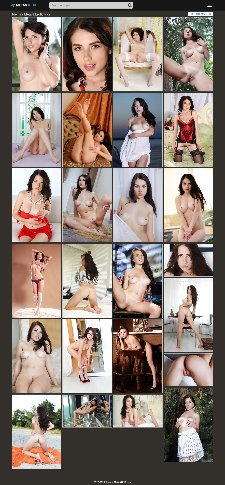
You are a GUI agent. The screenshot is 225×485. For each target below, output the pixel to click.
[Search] (130, 5)
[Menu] (209, 5)
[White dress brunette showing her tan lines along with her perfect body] (188, 260)
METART (25, 5)
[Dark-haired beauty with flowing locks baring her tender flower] (36, 356)
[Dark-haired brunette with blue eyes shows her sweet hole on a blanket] (188, 425)
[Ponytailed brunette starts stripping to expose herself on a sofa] (87, 130)
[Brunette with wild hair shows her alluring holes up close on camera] (138, 281)
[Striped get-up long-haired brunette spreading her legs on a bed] (87, 281)
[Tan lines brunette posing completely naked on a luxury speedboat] (138, 130)
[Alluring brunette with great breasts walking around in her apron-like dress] (188, 315)
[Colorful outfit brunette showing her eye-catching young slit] (36, 54)
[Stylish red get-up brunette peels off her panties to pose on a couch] (36, 205)
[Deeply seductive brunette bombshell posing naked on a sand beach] (36, 432)
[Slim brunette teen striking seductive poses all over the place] (138, 205)
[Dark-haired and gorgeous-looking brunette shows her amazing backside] (138, 356)
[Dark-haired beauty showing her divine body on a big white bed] (138, 411)
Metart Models (201, 14)
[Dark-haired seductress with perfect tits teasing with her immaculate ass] (87, 411)
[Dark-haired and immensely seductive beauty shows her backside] (87, 54)
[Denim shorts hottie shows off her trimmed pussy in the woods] (188, 54)
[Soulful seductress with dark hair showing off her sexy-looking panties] (87, 356)
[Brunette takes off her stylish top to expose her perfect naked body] (87, 205)
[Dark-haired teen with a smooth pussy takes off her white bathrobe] (188, 369)
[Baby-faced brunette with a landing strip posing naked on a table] (36, 130)
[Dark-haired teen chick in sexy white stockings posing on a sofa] (138, 54)
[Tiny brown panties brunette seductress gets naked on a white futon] (36, 281)
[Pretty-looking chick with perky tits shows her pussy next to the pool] (188, 205)
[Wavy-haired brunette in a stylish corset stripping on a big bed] (188, 130)
